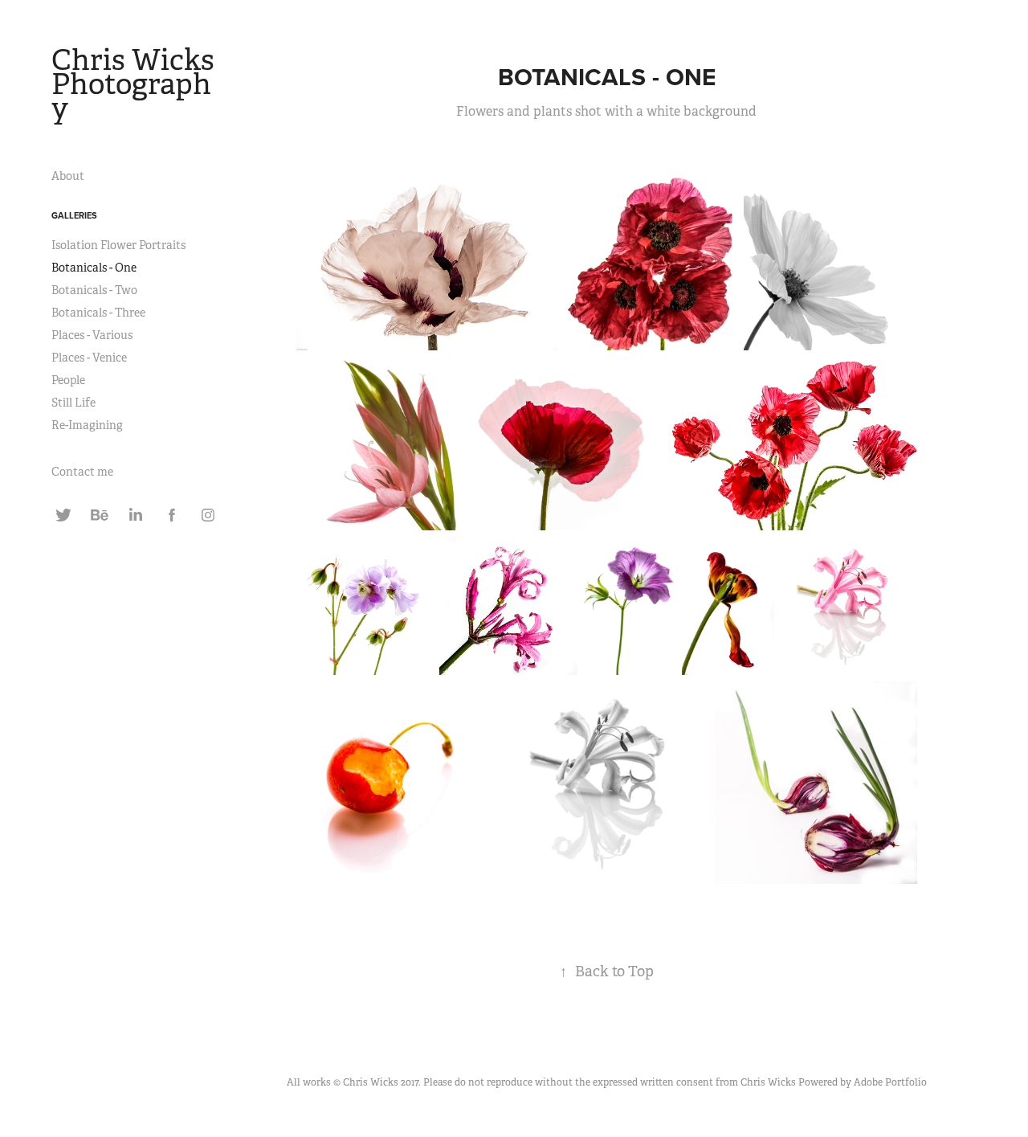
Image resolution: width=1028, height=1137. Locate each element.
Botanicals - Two (94, 290)
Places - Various (92, 335)
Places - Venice (89, 357)
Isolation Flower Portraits (118, 245)
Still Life (73, 402)
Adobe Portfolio (890, 1082)
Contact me (82, 471)
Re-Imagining (87, 425)
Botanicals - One (94, 267)
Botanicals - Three (98, 312)
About (67, 176)
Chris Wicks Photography (136, 84)
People (68, 380)
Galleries (74, 215)
